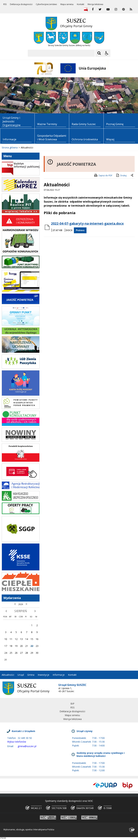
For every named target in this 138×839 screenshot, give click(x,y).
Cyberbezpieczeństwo (46, 4)
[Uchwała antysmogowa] (21, 333)
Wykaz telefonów (16, 741)
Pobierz (80, 230)
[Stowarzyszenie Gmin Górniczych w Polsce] (21, 541)
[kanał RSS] (131, 9)
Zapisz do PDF (105, 175)
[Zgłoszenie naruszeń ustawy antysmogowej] (21, 352)
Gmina (30, 674)
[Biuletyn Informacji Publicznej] (86, 9)
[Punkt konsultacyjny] (21, 425)
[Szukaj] (99, 53)
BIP (72, 703)
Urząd (21, 674)
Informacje (59, 674)
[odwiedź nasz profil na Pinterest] (123, 9)
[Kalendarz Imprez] (21, 191)
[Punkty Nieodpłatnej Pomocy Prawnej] (21, 408)
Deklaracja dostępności (21, 4)
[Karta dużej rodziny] (21, 395)
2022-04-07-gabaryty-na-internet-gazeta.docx (87, 223)
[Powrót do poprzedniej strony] (132, 176)
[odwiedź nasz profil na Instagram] (116, 9)
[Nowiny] (21, 441)
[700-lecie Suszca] (43, 68)
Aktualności (8, 674)
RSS (5, 4)
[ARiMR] (21, 488)
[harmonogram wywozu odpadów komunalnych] (21, 253)
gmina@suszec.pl (27, 746)
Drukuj (123, 175)
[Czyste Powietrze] (21, 325)
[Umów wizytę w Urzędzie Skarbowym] (21, 479)
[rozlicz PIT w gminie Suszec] (21, 212)
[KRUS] (21, 500)
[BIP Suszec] (21, 174)
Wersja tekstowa (95, 4)
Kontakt (80, 4)
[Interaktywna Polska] (132, 830)
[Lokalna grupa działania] (21, 368)
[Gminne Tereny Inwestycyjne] (21, 291)
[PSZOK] (21, 267)
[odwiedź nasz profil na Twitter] (100, 9)
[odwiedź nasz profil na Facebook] (92, 9)
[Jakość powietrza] (21, 303)
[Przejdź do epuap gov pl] (105, 785)
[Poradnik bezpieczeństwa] (21, 461)
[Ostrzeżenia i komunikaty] (21, 225)
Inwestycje (43, 674)
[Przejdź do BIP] (127, 785)
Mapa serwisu (67, 4)
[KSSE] (21, 570)
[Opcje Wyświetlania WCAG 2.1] (106, 53)
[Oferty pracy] (21, 513)
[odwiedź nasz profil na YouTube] (108, 9)
